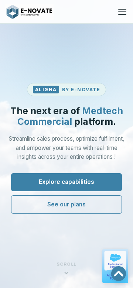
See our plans (66, 204)
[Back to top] (118, 273)
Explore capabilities (66, 181)
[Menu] (122, 11)
